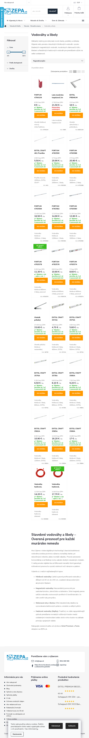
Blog (7, 689)
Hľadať (52, 11)
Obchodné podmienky (13, 685)
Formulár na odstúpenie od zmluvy (15, 715)
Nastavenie (17, 734)
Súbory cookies (11, 719)
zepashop (63, 665)
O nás (8, 698)
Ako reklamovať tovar (13, 704)
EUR (78, 3)
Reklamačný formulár (13, 708)
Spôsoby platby (11, 695)
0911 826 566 (64, 661)
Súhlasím (72, 726)
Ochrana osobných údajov (15, 701)
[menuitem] (16, 20)
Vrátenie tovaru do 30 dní (15, 711)
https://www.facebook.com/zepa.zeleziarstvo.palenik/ (45, 666)
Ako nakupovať (9, 3)
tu (37, 729)
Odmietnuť (55, 726)
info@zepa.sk (39, 661)
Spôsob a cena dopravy (14, 692)
